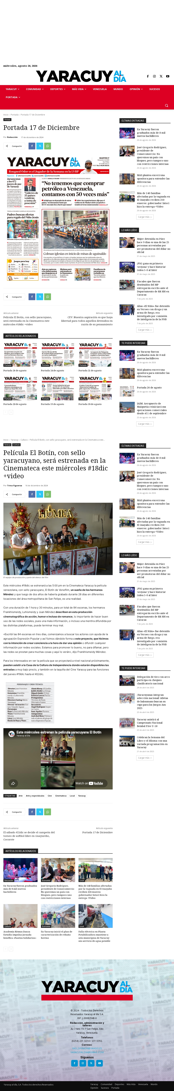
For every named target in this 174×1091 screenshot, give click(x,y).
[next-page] (11, 412)
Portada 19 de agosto (52, 404)
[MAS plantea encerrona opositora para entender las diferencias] (127, 179)
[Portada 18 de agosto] (96, 389)
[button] (166, 105)
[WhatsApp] (47, 146)
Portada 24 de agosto (52, 370)
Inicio (5, 114)
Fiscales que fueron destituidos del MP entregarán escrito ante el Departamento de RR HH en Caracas (153, 288)
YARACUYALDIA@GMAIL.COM (87, 1052)
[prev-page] (5, 412)
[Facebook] (148, 76)
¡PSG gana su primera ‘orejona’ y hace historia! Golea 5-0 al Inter (151, 267)
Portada (15, 114)
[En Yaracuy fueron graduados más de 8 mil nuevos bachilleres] (127, 133)
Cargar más (143, 216)
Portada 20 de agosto (15, 404)
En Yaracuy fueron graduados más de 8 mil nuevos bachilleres (151, 133)
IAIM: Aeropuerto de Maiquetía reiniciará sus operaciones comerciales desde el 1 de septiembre (152, 408)
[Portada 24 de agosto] (58, 355)
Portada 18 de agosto (90, 404)
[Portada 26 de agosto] (20, 355)
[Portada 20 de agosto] (20, 389)
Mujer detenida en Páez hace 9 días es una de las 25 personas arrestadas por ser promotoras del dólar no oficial (153, 245)
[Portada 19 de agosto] (58, 389)
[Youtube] (168, 76)
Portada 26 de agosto (15, 370)
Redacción (12, 137)
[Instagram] (154, 76)
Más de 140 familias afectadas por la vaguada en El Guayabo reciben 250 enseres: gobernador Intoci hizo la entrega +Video (153, 200)
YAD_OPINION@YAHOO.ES (87, 1048)
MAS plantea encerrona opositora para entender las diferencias (153, 178)
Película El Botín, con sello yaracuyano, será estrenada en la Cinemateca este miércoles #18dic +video (27, 320)
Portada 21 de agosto (90, 370)
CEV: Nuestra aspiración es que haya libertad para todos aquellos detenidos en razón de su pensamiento (87, 320)
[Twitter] (161, 76)
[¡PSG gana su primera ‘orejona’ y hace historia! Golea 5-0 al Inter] (127, 267)
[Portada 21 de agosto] (96, 355)
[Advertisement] (87, 24)
